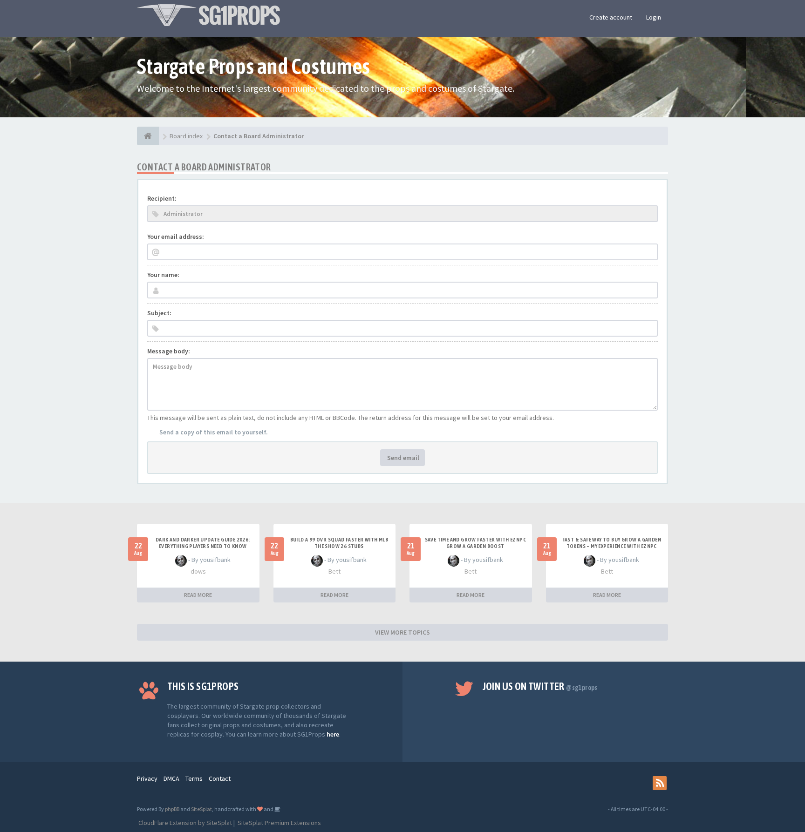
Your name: (163, 275)
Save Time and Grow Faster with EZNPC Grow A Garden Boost (475, 542)
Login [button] (653, 17)
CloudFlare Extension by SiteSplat (184, 822)
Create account (610, 17)
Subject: (159, 313)
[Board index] (148, 136)
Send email (402, 457)
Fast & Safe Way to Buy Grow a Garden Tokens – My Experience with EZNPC (611, 542)
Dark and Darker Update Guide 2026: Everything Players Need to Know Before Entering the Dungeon (203, 546)
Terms (194, 778)
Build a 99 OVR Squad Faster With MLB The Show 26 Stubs (339, 542)
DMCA (171, 778)
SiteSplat (201, 808)
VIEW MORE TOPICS (402, 632)
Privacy (147, 778)
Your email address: (175, 236)
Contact (220, 778)
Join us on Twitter (540, 686)
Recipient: (162, 198)
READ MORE (198, 594)
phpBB (172, 808)
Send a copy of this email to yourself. (213, 432)
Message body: (168, 351)
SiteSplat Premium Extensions (278, 822)
